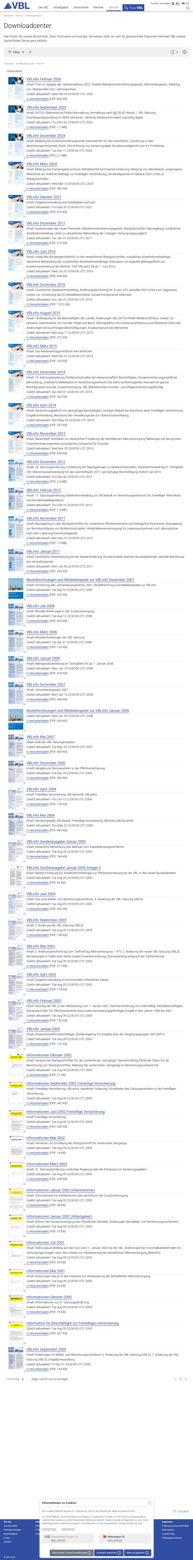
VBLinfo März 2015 (41, 346)
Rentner (98, 7)
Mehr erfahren (58, 1540)
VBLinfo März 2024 (41, 164)
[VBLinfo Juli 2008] (15, 614)
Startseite (8, 15)
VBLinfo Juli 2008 (40, 606)
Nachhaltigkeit (10, 1534)
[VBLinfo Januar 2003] (15, 1037)
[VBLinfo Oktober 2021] (15, 205)
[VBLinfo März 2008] (15, 640)
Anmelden (165, 3)
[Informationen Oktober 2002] (15, 1063)
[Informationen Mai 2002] (15, 1146)
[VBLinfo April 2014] (15, 414)
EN (187, 3)
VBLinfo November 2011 (45, 518)
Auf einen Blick (10, 1526)
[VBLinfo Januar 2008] (15, 667)
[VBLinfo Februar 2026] (15, 87)
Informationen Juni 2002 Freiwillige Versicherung (65, 1112)
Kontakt (154, 3)
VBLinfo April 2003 (41, 974)
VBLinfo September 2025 (46, 107)
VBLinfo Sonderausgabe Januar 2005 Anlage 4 (63, 868)
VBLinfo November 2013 (45, 433)
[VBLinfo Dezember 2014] (15, 380)
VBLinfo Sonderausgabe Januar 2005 (56, 841)
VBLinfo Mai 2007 (40, 737)
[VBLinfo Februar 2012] (15, 498)
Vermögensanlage (12, 1530)
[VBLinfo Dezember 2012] (15, 470)
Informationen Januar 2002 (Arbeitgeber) (59, 1216)
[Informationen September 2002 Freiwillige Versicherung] (15, 1092)
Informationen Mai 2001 (45, 1271)
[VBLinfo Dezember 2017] (15, 232)
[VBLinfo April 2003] (15, 983)
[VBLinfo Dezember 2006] (15, 771)
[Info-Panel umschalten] (184, 51)
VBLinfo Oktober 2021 (44, 197)
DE (183, 3)
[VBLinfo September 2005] (15, 1358)
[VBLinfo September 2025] (15, 116)
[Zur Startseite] (17, 5)
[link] (176, 1379)
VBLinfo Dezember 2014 (45, 372)
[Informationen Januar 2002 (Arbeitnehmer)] (15, 1199)
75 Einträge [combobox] (12, 1379)
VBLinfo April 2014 (41, 405)
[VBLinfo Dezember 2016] (15, 293)
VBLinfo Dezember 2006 (45, 763)
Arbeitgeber (61, 7)
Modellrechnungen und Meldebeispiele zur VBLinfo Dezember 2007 (80, 580)
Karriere (7, 1542)
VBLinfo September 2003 (46, 920)
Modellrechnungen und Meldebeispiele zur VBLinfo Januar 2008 (77, 711)
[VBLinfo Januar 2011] (15, 560)
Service (113, 7)
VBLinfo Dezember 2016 (45, 285)
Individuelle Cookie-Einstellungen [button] (70, 1552)
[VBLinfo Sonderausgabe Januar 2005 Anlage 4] (15, 876)
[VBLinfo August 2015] (15, 321)
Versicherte (81, 7)
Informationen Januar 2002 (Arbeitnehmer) (60, 1190)
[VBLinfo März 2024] (15, 172)
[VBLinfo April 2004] (15, 797)
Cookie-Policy (49, 1529)
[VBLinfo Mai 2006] (15, 824)
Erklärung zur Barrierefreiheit (175, 1526)
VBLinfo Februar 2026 (43, 79)
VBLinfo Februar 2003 (43, 1001)
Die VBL (43, 7)
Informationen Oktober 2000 (49, 1297)
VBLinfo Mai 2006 (40, 815)
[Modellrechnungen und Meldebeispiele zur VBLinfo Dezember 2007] (15, 588)
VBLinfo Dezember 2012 (45, 462)
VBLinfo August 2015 (43, 313)
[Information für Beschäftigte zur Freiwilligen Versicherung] (15, 1332)
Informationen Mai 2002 (45, 1138)
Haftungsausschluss (172, 1538)
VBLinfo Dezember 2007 (45, 684)
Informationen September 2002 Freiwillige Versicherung (70, 1083)
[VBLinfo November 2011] (15, 527)
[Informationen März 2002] (15, 1172)
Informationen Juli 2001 (45, 1242)
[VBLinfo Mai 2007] (15, 745)
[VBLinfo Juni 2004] (15, 902)
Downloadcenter (33, 15)
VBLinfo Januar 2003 (43, 1029)
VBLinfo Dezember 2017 (45, 223)
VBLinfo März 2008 (41, 632)
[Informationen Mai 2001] (15, 1279)
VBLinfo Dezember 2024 (45, 136)
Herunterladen (39, 99)
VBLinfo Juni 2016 (40, 251)
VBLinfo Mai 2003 (40, 946)
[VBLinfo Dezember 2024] (15, 144)
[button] (30, 51)
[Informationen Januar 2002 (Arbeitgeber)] (15, 1225)
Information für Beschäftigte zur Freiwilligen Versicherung (72, 1323)
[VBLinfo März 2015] (15, 354)
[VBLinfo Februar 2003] (15, 1009)
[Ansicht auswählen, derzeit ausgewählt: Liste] (175, 51)
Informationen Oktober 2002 (49, 1055)
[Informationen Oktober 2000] (15, 1305)
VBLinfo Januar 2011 (43, 551)
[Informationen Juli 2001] (15, 1251)
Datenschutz (68, 1529)
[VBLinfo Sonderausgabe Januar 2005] (15, 850)
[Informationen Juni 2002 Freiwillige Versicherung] (15, 1120)
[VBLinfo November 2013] (15, 442)
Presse (7, 1538)
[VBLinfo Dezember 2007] (15, 693)
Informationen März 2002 (46, 1164)
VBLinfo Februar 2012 (43, 490)
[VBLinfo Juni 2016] (15, 260)
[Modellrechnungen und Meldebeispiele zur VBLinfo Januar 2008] (15, 719)
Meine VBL (133, 7)
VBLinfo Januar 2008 (43, 658)
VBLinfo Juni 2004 (40, 894)
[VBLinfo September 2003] (15, 928)
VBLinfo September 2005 (46, 1349)
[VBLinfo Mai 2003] (15, 955)
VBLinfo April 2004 (41, 789)
